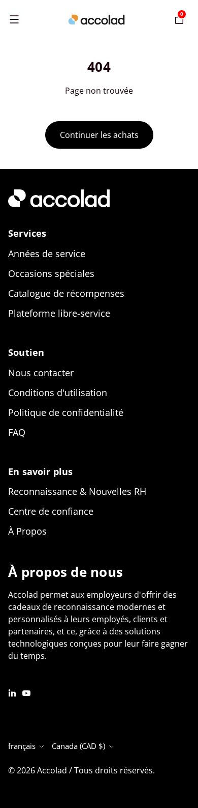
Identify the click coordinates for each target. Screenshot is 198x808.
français (22, 746)
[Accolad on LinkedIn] (12, 692)
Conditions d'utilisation (57, 392)
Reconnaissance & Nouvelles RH (77, 491)
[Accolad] (96, 19)
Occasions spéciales (51, 273)
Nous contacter (41, 373)
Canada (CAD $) (78, 746)
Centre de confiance (50, 511)
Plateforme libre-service (59, 313)
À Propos (27, 531)
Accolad (52, 770)
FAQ (16, 432)
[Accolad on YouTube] (26, 692)
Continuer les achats (99, 135)
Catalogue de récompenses (66, 293)
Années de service (46, 253)
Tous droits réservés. (114, 770)
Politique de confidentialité (65, 412)
